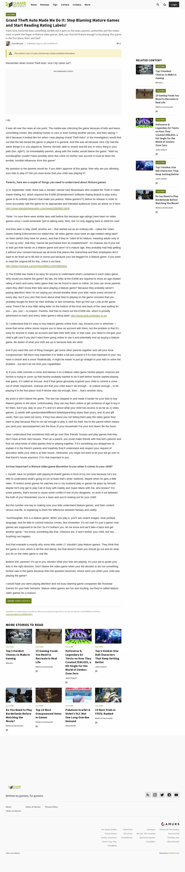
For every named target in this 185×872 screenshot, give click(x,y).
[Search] (158, 4)
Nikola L (9, 663)
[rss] (148, 795)
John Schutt (71, 678)
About (8, 807)
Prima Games (111, 833)
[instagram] (155, 795)
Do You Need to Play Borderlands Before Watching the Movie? (19, 715)
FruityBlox (150, 841)
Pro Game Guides (109, 829)
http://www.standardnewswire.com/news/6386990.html (37, 208)
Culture (65, 4)
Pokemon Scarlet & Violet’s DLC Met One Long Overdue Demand (77, 715)
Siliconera (127, 833)
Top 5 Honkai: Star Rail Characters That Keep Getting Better (107, 656)
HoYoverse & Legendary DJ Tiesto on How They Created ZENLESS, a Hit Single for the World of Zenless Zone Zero (78, 662)
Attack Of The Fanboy (169, 829)
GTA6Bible (112, 845)
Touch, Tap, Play (109, 841)
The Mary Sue (173, 837)
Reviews (44, 4)
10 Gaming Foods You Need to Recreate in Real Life (47, 656)
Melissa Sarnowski (44, 666)
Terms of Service (32, 807)
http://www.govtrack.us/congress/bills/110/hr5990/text (36, 266)
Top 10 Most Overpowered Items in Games (49, 713)
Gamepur (151, 829)
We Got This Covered (146, 833)
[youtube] (176, 795)
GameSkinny (126, 837)
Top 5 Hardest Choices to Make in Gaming (18, 654)
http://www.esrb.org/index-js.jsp (89, 315)
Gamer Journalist (109, 837)
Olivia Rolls (70, 725)
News (34, 4)
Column (77, 4)
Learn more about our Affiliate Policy (19, 614)
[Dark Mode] (165, 4)
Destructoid (173, 833)
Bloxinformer (173, 841)
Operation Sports (147, 837)
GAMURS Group (173, 853)
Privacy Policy (51, 807)
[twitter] (162, 795)
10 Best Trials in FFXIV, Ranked (105, 711)
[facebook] (169, 795)
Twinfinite (127, 829)
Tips (55, 4)
